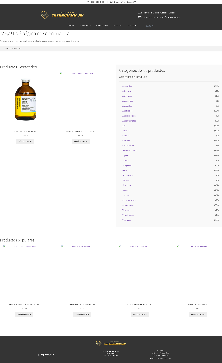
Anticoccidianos (129, 115)
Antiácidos (127, 106)
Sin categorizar (129, 200)
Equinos (125, 155)
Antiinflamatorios (130, 120)
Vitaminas (126, 220)
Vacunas (126, 210)
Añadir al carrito (25, 141)
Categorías (102, 25)
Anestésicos (127, 101)
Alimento (126, 91)
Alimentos (127, 96)
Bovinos (126, 130)
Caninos (126, 135)
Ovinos (125, 190)
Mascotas (126, 185)
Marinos (126, 180)
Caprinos (126, 140)
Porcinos (126, 195)
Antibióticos (127, 110)
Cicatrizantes (128, 145)
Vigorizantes (128, 215)
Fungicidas (127, 165)
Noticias (117, 25)
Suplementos (128, 205)
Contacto (132, 25)
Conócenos (85, 25)
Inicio (71, 25)
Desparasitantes (129, 150)
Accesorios (127, 86)
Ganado (125, 170)
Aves (124, 125)
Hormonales (127, 175)
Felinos (125, 160)
